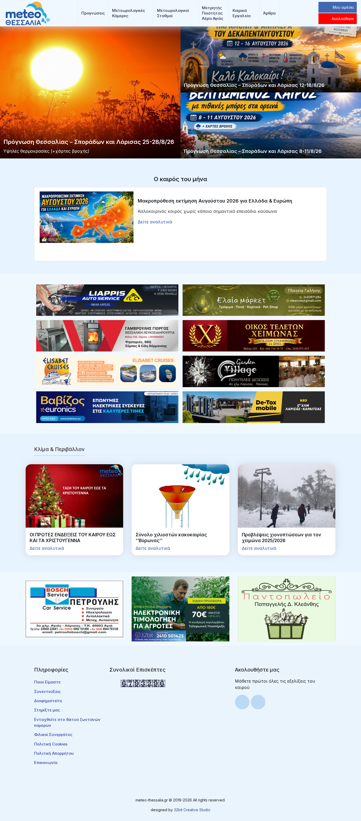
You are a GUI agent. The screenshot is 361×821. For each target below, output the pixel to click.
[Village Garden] (254, 371)
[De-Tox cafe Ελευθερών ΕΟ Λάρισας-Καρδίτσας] (254, 406)
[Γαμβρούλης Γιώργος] (107, 335)
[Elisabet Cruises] (107, 371)
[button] (93, 13)
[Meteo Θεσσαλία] (27, 12)
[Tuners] (180, 608)
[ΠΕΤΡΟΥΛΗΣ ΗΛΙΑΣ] (74, 608)
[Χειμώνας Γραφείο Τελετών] (254, 335)
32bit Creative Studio (192, 810)
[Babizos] (107, 406)
